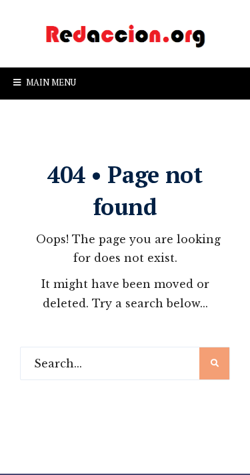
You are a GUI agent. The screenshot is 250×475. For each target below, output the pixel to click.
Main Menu (50, 82)
